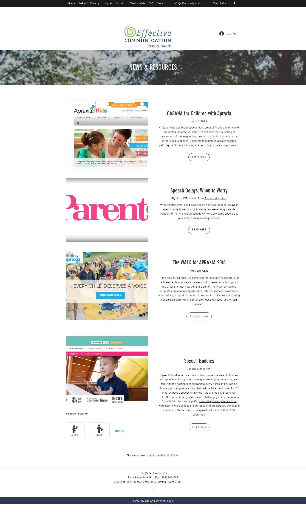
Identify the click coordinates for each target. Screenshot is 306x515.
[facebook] (234, 3)
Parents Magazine (215, 198)
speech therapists (211, 406)
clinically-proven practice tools (218, 401)
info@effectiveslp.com (187, 3)
